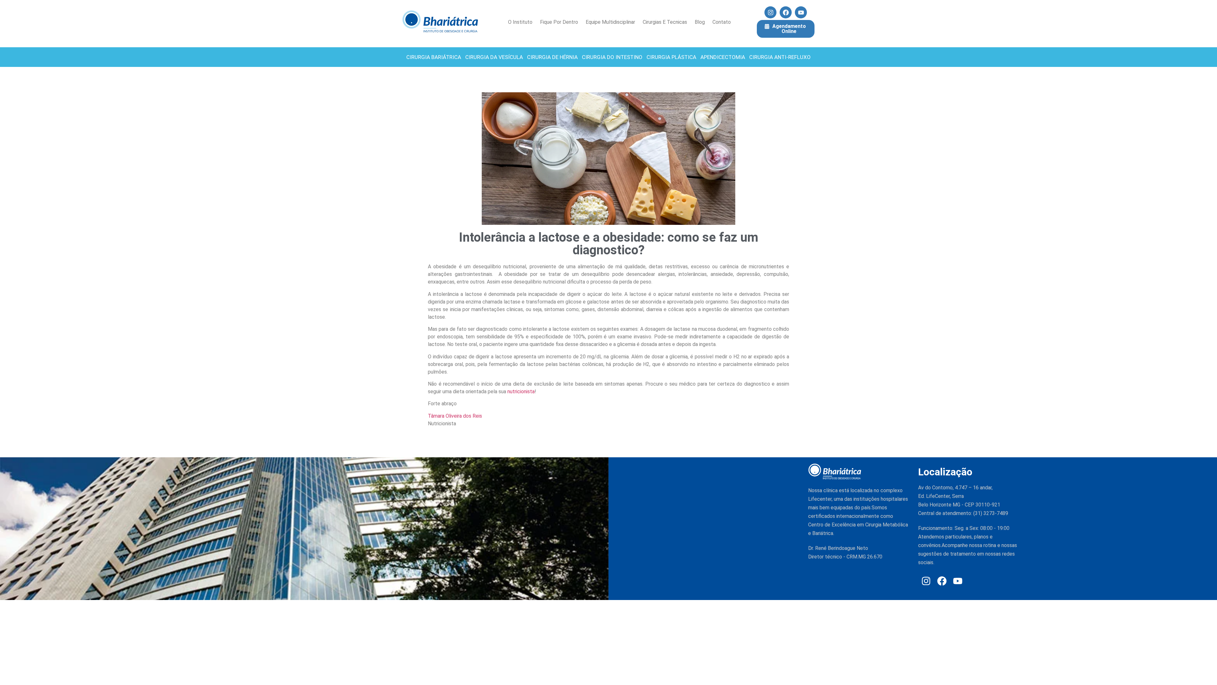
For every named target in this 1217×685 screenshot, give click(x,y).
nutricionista (521, 391)
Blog (700, 22)
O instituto (520, 22)
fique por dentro (559, 22)
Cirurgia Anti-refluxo (780, 57)
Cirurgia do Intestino (612, 57)
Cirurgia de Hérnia (552, 57)
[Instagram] (770, 12)
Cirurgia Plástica (671, 57)
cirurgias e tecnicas (665, 22)
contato (721, 22)
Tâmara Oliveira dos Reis (455, 416)
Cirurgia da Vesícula (494, 57)
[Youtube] (801, 12)
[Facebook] (786, 12)
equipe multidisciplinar (610, 22)
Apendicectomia (722, 57)
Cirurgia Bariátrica (433, 57)
